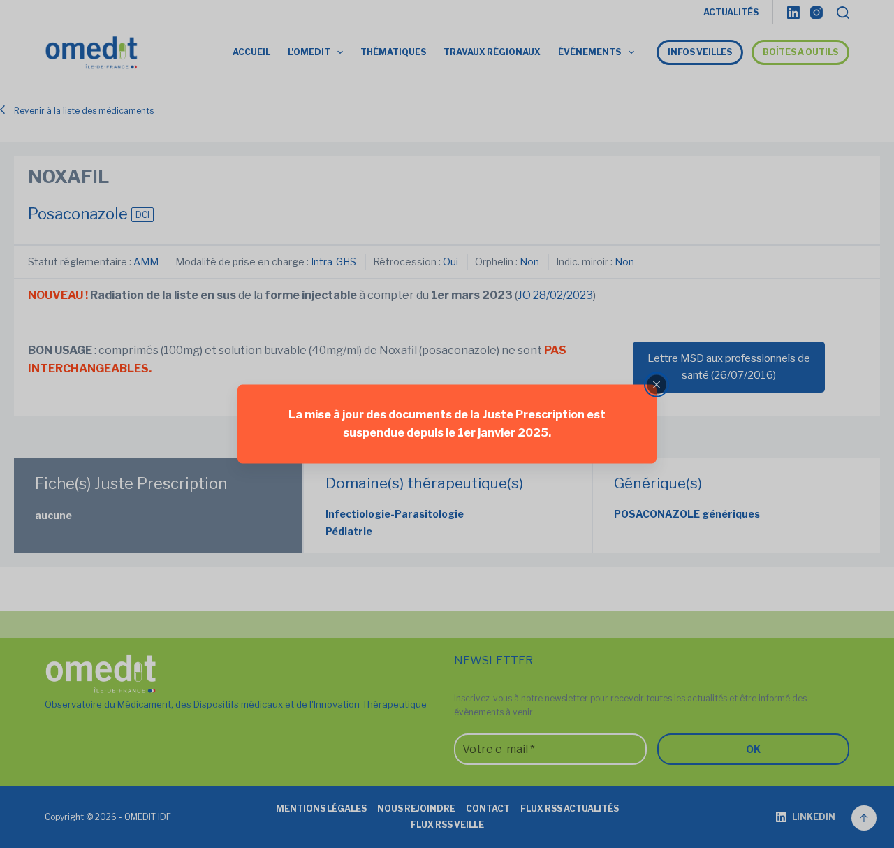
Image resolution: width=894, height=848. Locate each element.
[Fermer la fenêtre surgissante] (656, 385)
